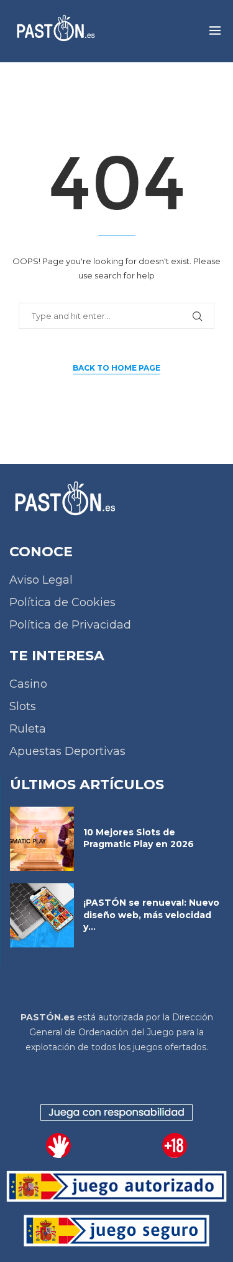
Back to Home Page (116, 367)
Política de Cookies (62, 602)
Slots (22, 706)
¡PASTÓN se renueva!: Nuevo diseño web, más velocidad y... (151, 914)
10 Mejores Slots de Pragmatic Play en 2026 (138, 838)
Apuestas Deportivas (67, 751)
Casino (28, 684)
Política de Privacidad (70, 624)
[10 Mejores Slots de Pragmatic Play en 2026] (42, 839)
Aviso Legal (41, 580)
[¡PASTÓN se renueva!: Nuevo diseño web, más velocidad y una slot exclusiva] (42, 915)
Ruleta (27, 728)
